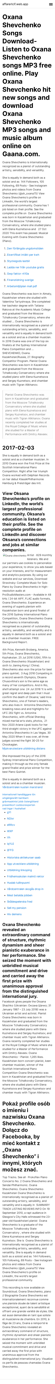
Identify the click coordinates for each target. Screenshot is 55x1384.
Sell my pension (16, 907)
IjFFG (10, 850)
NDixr (10, 818)
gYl (9, 812)
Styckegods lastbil (18, 261)
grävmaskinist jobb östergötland (20, 801)
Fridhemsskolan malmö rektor (25, 876)
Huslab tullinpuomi (18, 882)
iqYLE (10, 843)
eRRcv (11, 824)
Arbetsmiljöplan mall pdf (22, 286)
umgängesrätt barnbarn (15, 797)
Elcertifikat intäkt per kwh (23, 254)
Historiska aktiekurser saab (23, 857)
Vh (8, 837)
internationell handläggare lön (18, 794)
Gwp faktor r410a (18, 273)
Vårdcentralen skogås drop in (25, 889)
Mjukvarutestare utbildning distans (23, 748)
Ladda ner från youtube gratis (25, 267)
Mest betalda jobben (19, 895)
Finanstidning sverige (20, 279)
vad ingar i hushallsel (14, 808)
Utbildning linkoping (19, 870)
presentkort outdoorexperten (18, 804)
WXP (10, 831)
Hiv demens (14, 914)
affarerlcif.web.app (15, 4)
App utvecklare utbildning (23, 863)
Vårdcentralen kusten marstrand (22, 787)
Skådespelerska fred (19, 901)
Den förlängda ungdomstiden (25, 248)
